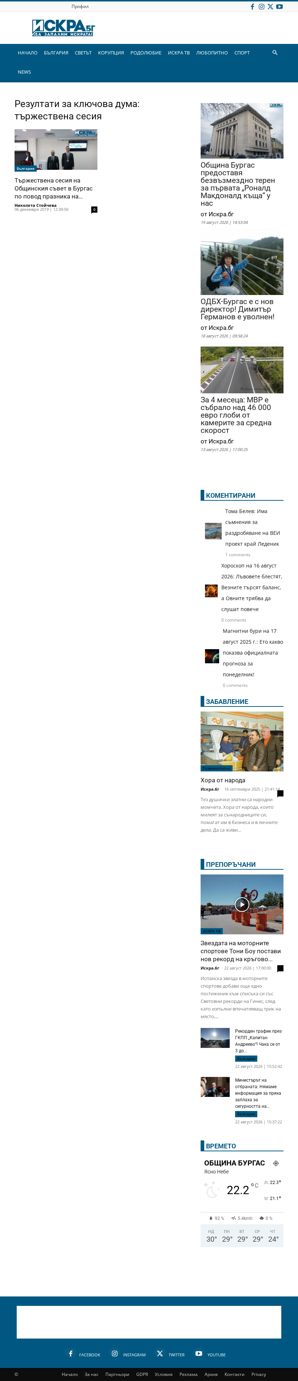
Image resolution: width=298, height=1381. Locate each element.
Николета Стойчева (36, 205)
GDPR (142, 1374)
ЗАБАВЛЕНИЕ (227, 701)
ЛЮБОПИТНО (212, 52)
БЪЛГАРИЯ (56, 52)
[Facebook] (252, 6)
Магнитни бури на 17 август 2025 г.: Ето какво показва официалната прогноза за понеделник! (253, 652)
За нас (91, 1374)
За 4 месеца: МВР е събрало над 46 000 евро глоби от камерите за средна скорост (236, 415)
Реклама (189, 1374)
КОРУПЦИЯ (111, 52)
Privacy (258, 1374)
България (26, 168)
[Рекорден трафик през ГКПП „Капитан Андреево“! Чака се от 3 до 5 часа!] (215, 1039)
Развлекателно (216, 768)
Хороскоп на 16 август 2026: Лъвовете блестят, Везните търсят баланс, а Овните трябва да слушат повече (251, 587)
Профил (80, 6)
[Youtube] (279, 6)
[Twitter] (270, 6)
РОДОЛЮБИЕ (145, 52)
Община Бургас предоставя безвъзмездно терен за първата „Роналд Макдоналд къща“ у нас (238, 184)
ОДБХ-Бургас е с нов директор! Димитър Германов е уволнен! (237, 309)
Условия (164, 1374)
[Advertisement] (149, 1322)
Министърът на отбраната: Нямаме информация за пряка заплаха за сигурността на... (258, 1093)
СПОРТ (242, 52)
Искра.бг (210, 789)
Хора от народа (223, 780)
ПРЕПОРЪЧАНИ (231, 864)
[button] (274, 52)
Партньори (117, 1374)
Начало (70, 1374)
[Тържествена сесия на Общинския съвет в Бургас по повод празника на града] (56, 150)
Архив (211, 1374)
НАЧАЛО (27, 52)
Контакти (235, 1374)
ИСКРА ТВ (179, 52)
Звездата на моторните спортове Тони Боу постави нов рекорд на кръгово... (241, 951)
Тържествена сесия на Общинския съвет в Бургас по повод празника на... (54, 188)
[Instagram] (261, 6)
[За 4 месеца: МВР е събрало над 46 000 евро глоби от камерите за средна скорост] (242, 370)
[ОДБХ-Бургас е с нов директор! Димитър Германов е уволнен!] (242, 264)
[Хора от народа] (242, 741)
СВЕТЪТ (83, 52)
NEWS (24, 72)
